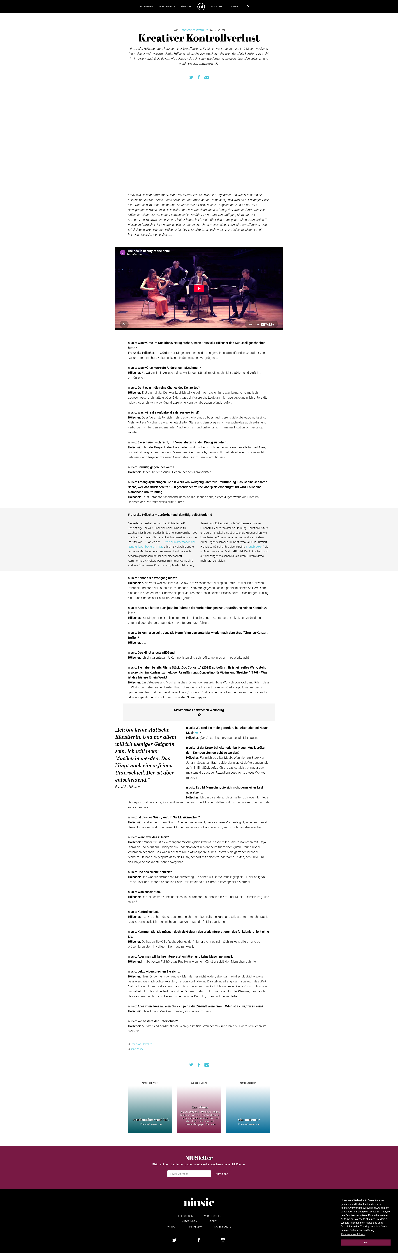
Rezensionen (185, 1216)
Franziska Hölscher (141, 1044)
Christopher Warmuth (193, 30)
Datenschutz (222, 1226)
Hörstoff (186, 6)
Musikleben (217, 6)
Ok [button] (365, 1242)
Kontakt (172, 1226)
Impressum (196, 1226)
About (212, 1221)
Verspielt (235, 6)
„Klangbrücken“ (254, 546)
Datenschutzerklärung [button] (353, 1234)
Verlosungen (212, 1216)
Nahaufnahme (167, 6)
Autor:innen (146, 6)
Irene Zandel (137, 1049)
